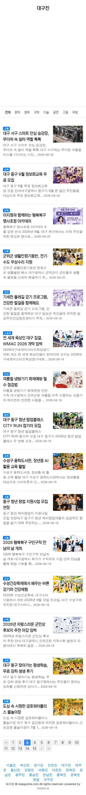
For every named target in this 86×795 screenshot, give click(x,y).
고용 (65, 112)
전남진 (47, 775)
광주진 (20, 775)
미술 (46, 112)
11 (6, 748)
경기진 (38, 765)
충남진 (34, 775)
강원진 (29, 770)
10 (77, 742)
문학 (17, 112)
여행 (6, 701)
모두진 (48, 779)
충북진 (61, 775)
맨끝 (49, 748)
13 (20, 748)
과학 (36, 112)
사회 (6, 251)
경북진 (75, 775)
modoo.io (43, 788)
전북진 (70, 770)
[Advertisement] (43, 62)
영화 (27, 112)
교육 (6, 169)
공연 (56, 112)
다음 (42, 748)
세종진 (43, 770)
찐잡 (36, 779)
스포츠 (7, 333)
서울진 (11, 765)
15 (34, 748)
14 (27, 748)
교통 (6, 128)
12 (13, 748)
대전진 (57, 770)
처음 (6, 742)
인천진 (52, 765)
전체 (8, 112)
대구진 (66, 765)
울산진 (15, 770)
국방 (75, 112)
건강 (6, 292)
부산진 (25, 765)
